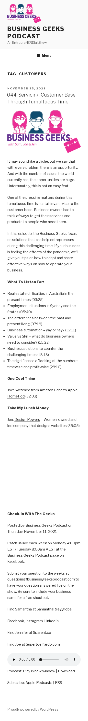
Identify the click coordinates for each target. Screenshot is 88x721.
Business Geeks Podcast (36, 32)
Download (66, 671)
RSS (58, 682)
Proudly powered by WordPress (32, 709)
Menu (47, 55)
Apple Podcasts (38, 682)
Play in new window (39, 671)
